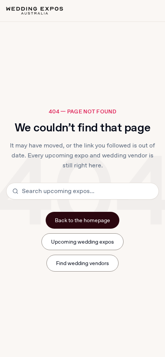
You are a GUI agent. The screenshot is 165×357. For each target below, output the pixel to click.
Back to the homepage (83, 220)
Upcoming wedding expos (82, 242)
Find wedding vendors (82, 263)
